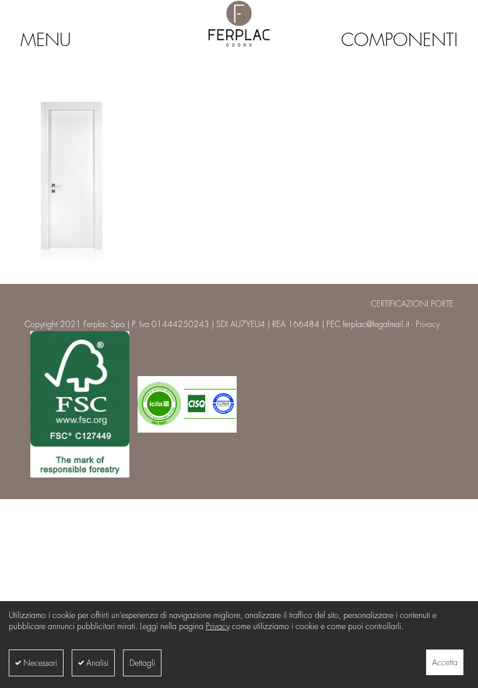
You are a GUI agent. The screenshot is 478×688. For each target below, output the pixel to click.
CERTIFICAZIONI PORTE (412, 304)
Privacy (218, 626)
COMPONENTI (399, 40)
